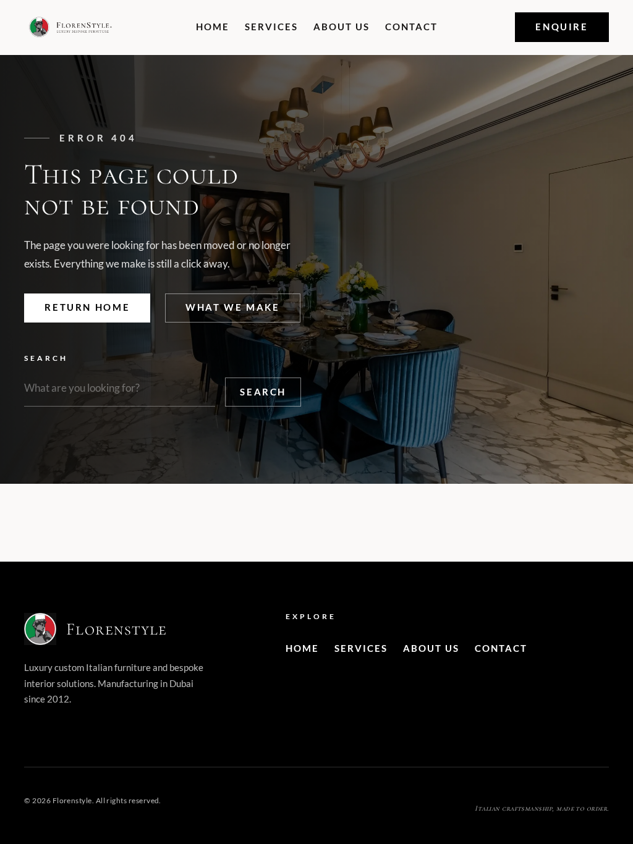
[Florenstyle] (71, 27)
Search (46, 358)
